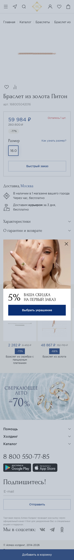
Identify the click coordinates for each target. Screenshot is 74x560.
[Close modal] (66, 244)
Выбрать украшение (37, 310)
